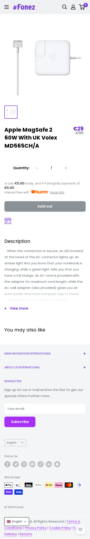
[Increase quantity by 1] (65, 168)
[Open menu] (6, 7)
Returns (26, 534)
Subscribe (20, 421)
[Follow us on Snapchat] (57, 464)
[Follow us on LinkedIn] (49, 464)
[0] (82, 7)
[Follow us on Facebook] (7, 464)
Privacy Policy (35, 527)
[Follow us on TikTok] (41, 464)
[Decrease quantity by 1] (37, 168)
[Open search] (64, 7)
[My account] (73, 7)
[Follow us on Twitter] (16, 464)
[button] (17, 522)
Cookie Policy (60, 527)
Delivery (10, 534)
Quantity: (21, 168)
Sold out (45, 206)
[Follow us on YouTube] (32, 464)
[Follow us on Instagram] (24, 464)
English (11, 442)
